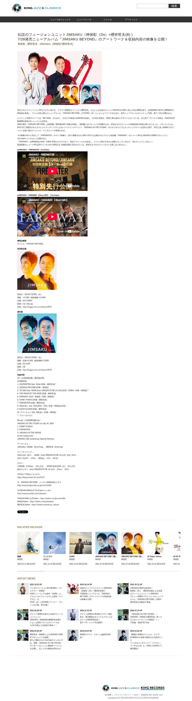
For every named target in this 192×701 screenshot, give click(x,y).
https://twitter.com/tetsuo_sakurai (45, 505)
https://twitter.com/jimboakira (41, 501)
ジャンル (107, 19)
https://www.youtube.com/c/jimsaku (31, 493)
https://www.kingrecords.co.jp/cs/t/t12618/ (34, 485)
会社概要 (108, 695)
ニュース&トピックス (60, 19)
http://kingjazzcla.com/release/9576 (37, 370)
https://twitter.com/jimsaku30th (52, 498)
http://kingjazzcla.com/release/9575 (37, 307)
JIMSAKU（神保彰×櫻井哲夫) (56, 44)
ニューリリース (84, 19)
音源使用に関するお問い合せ (152, 695)
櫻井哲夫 (32, 44)
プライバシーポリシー (122, 695)
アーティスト (131, 19)
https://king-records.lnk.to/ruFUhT (31, 477)
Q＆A (136, 695)
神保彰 (21, 44)
